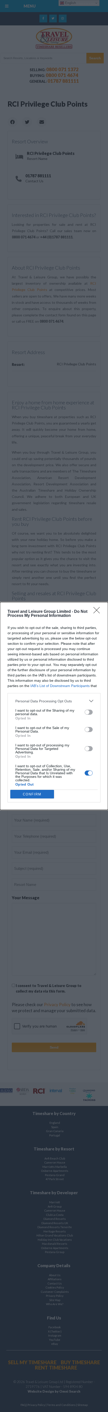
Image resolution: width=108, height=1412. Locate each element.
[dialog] (54, 706)
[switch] (89, 712)
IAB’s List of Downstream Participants (60, 686)
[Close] (98, 612)
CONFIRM (32, 794)
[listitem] (54, 701)
